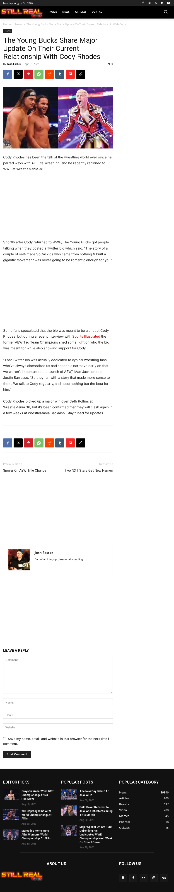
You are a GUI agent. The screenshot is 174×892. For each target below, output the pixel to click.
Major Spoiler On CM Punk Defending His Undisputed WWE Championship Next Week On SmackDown (96, 834)
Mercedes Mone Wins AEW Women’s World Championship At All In (36, 834)
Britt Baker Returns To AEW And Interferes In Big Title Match (96, 811)
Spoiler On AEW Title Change (24, 470)
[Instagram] (149, 3)
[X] (155, 3)
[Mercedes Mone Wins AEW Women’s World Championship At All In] (11, 834)
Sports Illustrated (86, 336)
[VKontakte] (164, 878)
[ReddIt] (49, 74)
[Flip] (70, 74)
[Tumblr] (59, 74)
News (18, 24)
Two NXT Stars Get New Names (88, 470)
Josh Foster (14, 64)
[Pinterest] (28, 74)
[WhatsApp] (39, 74)
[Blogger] (123, 878)
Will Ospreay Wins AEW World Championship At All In (37, 815)
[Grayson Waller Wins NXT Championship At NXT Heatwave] (11, 794)
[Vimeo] (161, 3)
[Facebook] (143, 3)
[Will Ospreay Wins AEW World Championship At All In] (11, 814)
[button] (165, 12)
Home (7, 24)
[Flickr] (143, 878)
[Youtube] (168, 3)
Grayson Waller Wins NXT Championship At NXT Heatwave (38, 795)
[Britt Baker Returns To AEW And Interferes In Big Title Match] (69, 810)
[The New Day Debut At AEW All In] (69, 794)
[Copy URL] (80, 74)
